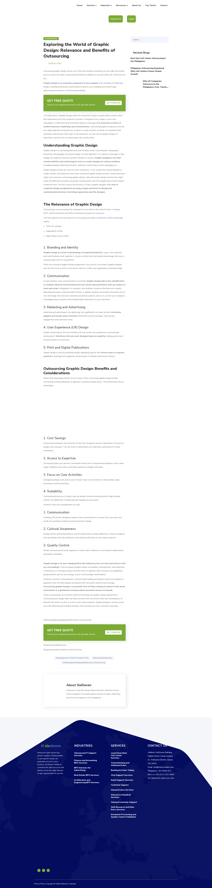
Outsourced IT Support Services (85, 754)
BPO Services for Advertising (82, 769)
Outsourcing (51, 39)
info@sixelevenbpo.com (163, 767)
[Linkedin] (43, 870)
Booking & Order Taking (122, 770)
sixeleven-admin (55, 63)
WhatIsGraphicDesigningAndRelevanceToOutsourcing (84, 662)
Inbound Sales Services (122, 790)
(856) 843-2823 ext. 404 (162, 778)
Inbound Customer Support (124, 802)
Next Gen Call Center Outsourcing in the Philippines (148, 60)
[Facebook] (38, 870)
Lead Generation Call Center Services (119, 755)
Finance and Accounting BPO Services (85, 761)
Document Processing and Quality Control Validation (123, 815)
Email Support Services (122, 780)
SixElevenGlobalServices (102, 658)
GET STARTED (113, 103)
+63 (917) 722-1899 (164, 774)
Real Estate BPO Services (86, 775)
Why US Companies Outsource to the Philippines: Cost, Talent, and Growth (155, 84)
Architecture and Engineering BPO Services (86, 781)
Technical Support (120, 785)
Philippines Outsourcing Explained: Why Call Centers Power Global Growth (147, 71)
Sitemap (72, 884)
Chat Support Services (122, 775)
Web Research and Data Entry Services (122, 808)
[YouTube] (48, 870)
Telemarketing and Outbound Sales (120, 764)
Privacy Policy (39, 884)
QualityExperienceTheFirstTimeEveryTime (72, 658)
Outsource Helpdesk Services (121, 796)
